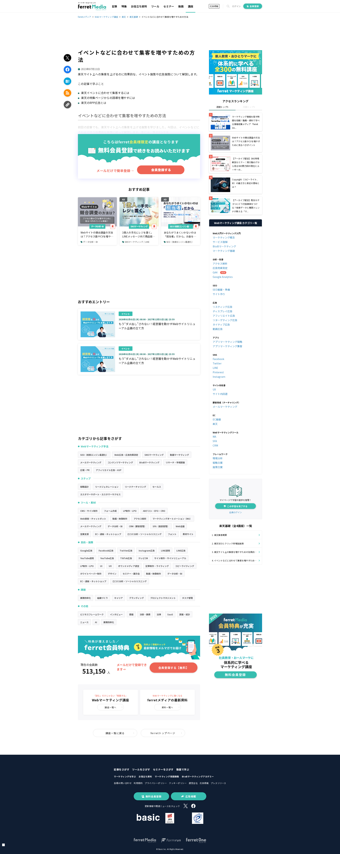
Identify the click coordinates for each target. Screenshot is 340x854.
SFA (215, 441)
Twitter (217, 363)
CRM (215, 445)
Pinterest (218, 372)
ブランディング (136, 597)
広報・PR (84, 470)
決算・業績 (145, 614)
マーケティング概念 (224, 237)
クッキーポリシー (178, 782)
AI (96, 622)
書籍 (131, 614)
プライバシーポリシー (156, 782)
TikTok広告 (126, 558)
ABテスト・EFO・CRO (154, 510)
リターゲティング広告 (225, 320)
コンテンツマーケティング (120, 462)
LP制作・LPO (130, 510)
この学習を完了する (237, 506)
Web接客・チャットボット (93, 518)
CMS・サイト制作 (89, 510)
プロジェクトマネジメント (163, 597)
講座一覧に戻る (115, 733)
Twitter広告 (126, 550)
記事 (114, 6)
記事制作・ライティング (157, 565)
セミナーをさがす (163, 769)
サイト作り (219, 294)
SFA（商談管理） (161, 526)
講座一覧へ (110, 707)
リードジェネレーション (106, 486)
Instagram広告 (147, 550)
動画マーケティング (179, 454)
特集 (124, 6)
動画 (181, 6)
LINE (215, 368)
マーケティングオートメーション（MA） (172, 518)
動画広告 (218, 329)
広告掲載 (214, 6)
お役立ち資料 (139, 6)
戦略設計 (84, 486)
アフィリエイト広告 (224, 315)
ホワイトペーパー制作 (90, 573)
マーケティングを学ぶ (125, 776)
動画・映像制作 (119, 518)
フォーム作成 (110, 510)
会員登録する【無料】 (173, 668)
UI (101, 565)
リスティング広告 (222, 307)
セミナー (168, 6)
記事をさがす (121, 769)
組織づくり (102, 597)
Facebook (218, 359)
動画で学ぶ (182, 769)
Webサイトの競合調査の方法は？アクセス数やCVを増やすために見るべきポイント (97, 235)
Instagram (219, 376)
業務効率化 (85, 597)
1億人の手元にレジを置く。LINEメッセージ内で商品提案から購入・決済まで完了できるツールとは (138, 235)
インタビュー (116, 614)
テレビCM (143, 558)
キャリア (118, 597)
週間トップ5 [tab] (222, 106)
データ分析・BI (97, 226)
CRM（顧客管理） (137, 526)
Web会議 (180, 526)
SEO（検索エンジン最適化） (181, 226)
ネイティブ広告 (221, 324)
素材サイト (188, 534)
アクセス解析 (140, 518)
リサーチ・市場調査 (175, 462)
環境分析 (218, 458)
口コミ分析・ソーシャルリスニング (145, 534)
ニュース (84, 622)
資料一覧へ (167, 707)
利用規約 (138, 782)
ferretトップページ (163, 733)
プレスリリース (218, 782)
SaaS (170, 614)
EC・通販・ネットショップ (108, 534)
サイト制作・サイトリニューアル (170, 558)
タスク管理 (187, 597)
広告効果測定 (220, 268)
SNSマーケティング (139, 226)
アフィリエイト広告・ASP (108, 470)
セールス (156, 486)
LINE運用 (165, 550)
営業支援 (84, 534)
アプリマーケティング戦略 (227, 341)
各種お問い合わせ (123, 782)
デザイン (112, 573)
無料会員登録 (154, 796)
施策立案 (218, 467)
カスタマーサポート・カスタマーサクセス (100, 494)
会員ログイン (235, 512)
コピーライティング (184, 565)
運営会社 (193, 782)
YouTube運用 (87, 558)
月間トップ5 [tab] (249, 106)
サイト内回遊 (220, 394)
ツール (155, 6)
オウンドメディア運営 (128, 565)
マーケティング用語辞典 (167, 776)
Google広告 (86, 550)
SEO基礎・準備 (221, 289)
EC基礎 (217, 419)
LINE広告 (180, 550)
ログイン (236, 6)
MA (214, 436)
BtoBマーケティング (149, 462)
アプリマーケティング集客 (227, 346)
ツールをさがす (141, 769)
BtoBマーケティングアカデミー (198, 776)
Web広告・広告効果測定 (126, 454)
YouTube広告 (107, 558)
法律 (159, 614)
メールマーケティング (90, 462)
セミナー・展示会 (131, 573)
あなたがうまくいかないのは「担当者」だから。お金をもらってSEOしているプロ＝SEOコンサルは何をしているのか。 (180, 235)
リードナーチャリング (135, 486)
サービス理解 (220, 242)
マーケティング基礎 (224, 251)
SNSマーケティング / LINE (137, 241)
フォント (172, 534)
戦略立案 (218, 462)
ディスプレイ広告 (222, 311)
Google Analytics (223, 277)
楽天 (215, 424)
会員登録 (254, 6)
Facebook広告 (106, 550)
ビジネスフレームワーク (92, 614)
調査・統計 (184, 614)
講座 (190, 6)
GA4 (215, 272)
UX (110, 565)
